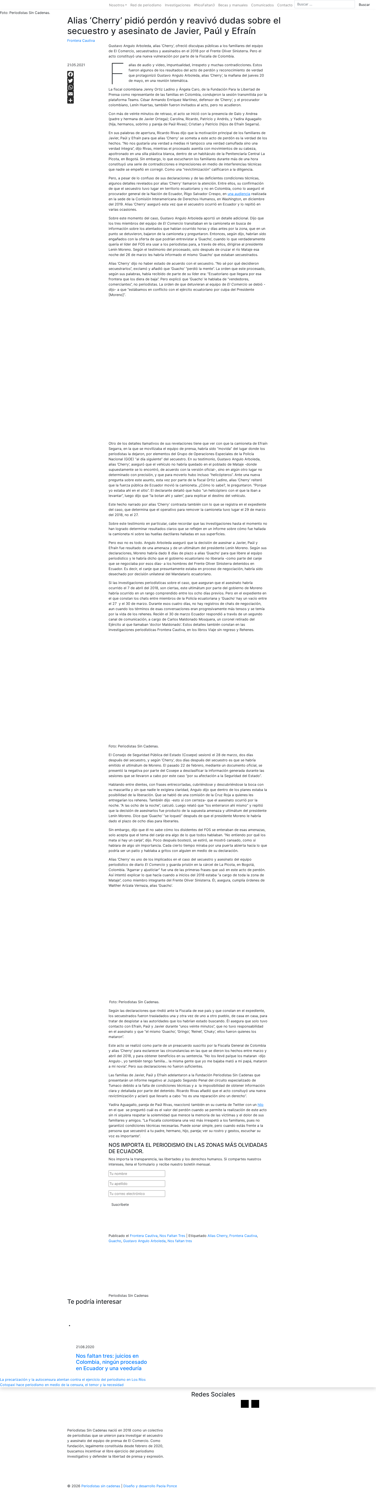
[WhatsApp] (84, 87)
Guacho (115, 1241)
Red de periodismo (145, 5)
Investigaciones (177, 5)
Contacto (285, 5)
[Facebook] (84, 74)
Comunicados (262, 5)
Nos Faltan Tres (172, 1235)
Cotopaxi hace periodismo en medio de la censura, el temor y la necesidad (62, 1385)
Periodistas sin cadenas (100, 1486)
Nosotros (116, 5)
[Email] (84, 94)
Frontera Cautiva (81, 40)
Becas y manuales (233, 5)
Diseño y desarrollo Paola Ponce (150, 1486)
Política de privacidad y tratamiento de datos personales (114, 1472)
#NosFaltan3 (204, 5)
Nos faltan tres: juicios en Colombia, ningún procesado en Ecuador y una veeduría (111, 1362)
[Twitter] (84, 80)
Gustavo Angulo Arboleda (144, 1241)
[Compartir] (84, 100)
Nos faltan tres (180, 1241)
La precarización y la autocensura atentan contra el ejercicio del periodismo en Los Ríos (73, 1379)
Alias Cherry (217, 1235)
